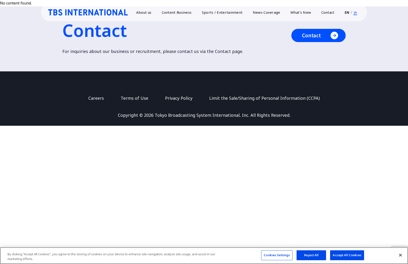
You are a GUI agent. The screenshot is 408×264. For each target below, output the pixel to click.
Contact (328, 12)
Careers (96, 98)
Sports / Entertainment (222, 12)
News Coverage (266, 12)
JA (355, 12)
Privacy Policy (178, 98)
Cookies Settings (277, 255)
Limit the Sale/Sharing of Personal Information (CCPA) (264, 98)
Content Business (177, 12)
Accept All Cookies (347, 255)
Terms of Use (134, 98)
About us (143, 12)
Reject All (311, 255)
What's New (300, 12)
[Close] (400, 255)
